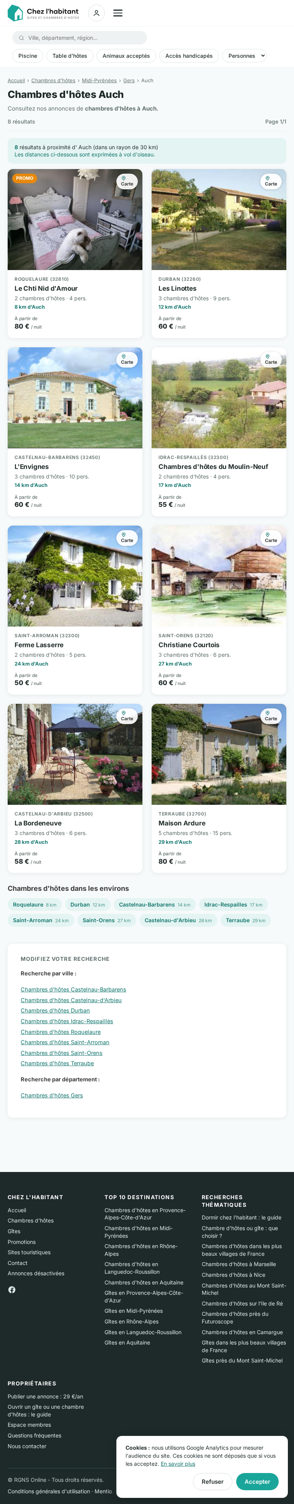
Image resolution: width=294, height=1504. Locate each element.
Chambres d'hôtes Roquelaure (61, 1032)
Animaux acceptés (126, 55)
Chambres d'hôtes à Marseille (239, 1264)
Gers (129, 80)
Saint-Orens (107, 920)
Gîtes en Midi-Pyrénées (134, 1310)
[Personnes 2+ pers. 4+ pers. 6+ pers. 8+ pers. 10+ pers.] (244, 55)
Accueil (16, 80)
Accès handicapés (189, 55)
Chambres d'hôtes (53, 80)
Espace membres (29, 1424)
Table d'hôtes (69, 55)
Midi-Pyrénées (99, 80)
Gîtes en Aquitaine (127, 1342)
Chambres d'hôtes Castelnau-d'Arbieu (71, 1000)
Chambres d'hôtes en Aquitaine (144, 1282)
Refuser (213, 1481)
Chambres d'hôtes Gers (52, 1095)
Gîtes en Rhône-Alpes (131, 1321)
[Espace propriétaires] (96, 13)
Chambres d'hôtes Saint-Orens (62, 1053)
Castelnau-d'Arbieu (178, 920)
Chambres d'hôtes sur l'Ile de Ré (242, 1303)
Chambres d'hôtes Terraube (57, 1063)
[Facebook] (12, 1289)
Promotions (22, 1242)
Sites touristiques (29, 1252)
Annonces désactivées (36, 1273)
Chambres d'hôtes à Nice (233, 1274)
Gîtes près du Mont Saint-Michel (242, 1360)
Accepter (257, 1481)
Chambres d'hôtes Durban (55, 1010)
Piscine (27, 55)
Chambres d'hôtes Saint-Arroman (65, 1042)
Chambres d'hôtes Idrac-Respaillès (67, 1021)
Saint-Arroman (41, 920)
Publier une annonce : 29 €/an (45, 1396)
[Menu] (118, 13)
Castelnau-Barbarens (155, 904)
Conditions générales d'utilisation (49, 1491)
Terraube (246, 920)
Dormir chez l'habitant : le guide (241, 1217)
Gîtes (14, 1231)
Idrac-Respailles (233, 904)
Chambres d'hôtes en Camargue (242, 1332)
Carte (127, 184)
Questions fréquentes (34, 1435)
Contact (18, 1263)
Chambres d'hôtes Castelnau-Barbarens (73, 989)
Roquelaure (35, 904)
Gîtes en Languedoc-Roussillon (143, 1332)
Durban (87, 904)
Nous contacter (27, 1446)
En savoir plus (178, 1463)
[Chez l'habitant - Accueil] (43, 13)
